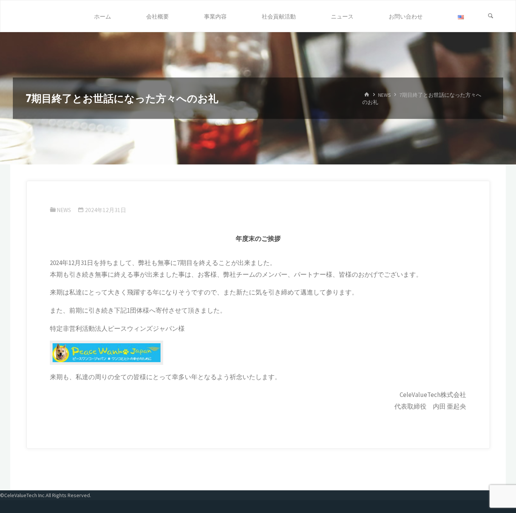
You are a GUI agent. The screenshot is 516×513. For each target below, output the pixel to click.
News (384, 94)
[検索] (490, 16)
